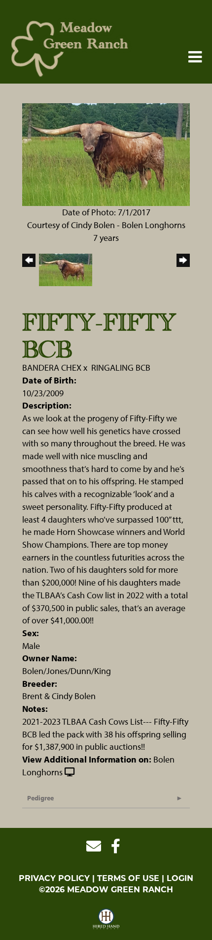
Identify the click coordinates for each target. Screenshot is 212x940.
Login (180, 879)
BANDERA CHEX (51, 367)
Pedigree (40, 797)
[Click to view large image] (106, 153)
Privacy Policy (54, 879)
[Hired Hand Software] (106, 919)
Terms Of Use (128, 879)
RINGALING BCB (120, 367)
